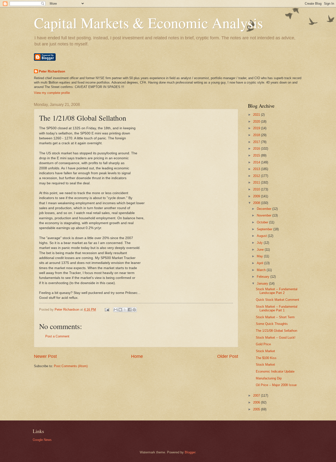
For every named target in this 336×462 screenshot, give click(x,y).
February (263, 276)
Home (137, 356)
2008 (257, 203)
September (265, 229)
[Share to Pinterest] (134, 309)
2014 (257, 162)
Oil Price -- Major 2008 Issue (276, 385)
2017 (257, 142)
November (264, 215)
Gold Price (263, 344)
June (261, 249)
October (263, 222)
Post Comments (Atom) (71, 366)
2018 (257, 135)
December (264, 209)
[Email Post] (106, 309)
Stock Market (265, 351)
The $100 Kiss (266, 358)
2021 (257, 114)
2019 (257, 128)
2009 (257, 196)
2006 (257, 402)
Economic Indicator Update (275, 371)
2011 (257, 182)
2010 (257, 189)
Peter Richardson (52, 71)
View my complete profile (52, 93)
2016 (257, 148)
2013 (257, 169)
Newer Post (45, 356)
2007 (257, 395)
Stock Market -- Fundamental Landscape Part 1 (276, 308)
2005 (257, 409)
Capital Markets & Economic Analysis (148, 22)
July (260, 243)
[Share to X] (124, 309)
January (263, 283)
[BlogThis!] (120, 309)
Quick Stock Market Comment (277, 300)
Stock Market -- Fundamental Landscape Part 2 (276, 291)
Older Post (227, 356)
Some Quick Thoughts (272, 324)
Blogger (190, 452)
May (260, 256)
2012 (257, 176)
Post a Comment (57, 336)
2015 (257, 155)
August (262, 236)
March (262, 270)
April (260, 263)
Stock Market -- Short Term (275, 317)
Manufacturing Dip (269, 378)
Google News (42, 440)
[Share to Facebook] (129, 309)
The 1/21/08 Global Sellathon (276, 330)
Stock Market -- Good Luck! (275, 337)
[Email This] (115, 309)
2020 (257, 121)
